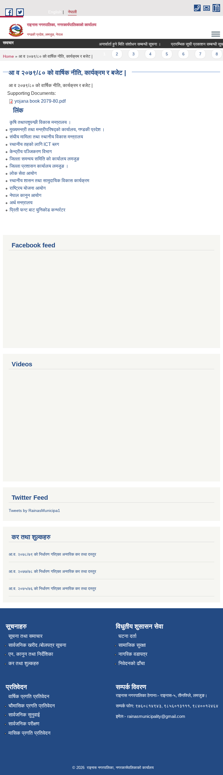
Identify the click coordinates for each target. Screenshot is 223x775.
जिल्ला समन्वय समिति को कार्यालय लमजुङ (44, 158)
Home (8, 56)
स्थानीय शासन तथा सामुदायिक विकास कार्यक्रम (49, 180)
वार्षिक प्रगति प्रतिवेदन (28, 696)
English (55, 12)
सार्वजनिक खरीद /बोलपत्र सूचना (37, 645)
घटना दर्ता (127, 636)
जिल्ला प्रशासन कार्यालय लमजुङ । (39, 166)
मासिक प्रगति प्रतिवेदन (29, 733)
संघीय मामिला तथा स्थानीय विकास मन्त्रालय (46, 136)
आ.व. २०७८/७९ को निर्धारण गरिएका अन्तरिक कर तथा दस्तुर (52, 554)
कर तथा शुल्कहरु (23, 663)
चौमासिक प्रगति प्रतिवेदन (31, 706)
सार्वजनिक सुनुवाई (24, 715)
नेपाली (72, 12)
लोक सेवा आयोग (23, 173)
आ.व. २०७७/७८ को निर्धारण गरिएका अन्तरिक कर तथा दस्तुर (52, 571)
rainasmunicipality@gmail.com (156, 716)
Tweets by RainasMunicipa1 (34, 510)
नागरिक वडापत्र (132, 654)
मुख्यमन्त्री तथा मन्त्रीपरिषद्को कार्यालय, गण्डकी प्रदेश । (57, 129)
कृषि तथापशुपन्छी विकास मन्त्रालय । (40, 122)
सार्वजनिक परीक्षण (23, 724)
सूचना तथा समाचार (25, 636)
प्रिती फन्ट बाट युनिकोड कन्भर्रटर (37, 209)
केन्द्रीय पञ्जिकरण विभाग (31, 151)
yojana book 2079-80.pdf (40, 101)
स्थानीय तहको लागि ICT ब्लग (34, 144)
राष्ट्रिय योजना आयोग (28, 188)
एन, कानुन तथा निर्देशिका (30, 654)
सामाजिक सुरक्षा (132, 645)
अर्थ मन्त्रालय (21, 202)
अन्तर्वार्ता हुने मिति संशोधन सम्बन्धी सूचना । (126, 44)
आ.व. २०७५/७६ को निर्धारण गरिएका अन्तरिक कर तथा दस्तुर (52, 588)
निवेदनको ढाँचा (131, 663)
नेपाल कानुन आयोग (25, 195)
